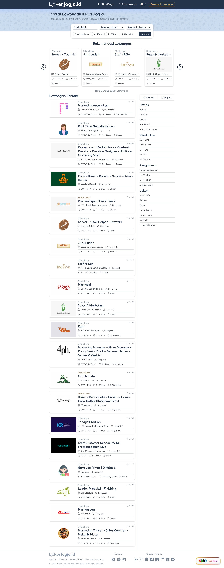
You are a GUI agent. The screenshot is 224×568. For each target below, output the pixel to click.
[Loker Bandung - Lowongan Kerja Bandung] (119, 560)
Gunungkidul (146, 215)
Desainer (144, 115)
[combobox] (112, 27)
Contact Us (63, 559)
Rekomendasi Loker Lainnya (110, 91)
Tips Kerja (107, 4)
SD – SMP (144, 140)
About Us (53, 559)
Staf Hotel (145, 125)
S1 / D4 (143, 155)
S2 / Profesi (145, 160)
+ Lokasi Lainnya (148, 225)
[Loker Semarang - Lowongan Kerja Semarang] (124, 560)
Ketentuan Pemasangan (94, 559)
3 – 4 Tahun (112, 34)
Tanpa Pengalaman (82, 34)
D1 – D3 (144, 150)
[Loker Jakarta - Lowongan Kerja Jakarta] (113, 560)
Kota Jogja (145, 195)
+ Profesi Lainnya (148, 130)
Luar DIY (144, 220)
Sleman (143, 200)
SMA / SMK (145, 145)
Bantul (143, 205)
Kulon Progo (146, 210)
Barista (143, 110)
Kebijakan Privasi (76, 559)
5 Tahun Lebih (127, 34)
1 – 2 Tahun (98, 34)
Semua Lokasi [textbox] (109, 27)
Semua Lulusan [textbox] (136, 27)
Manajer (144, 120)
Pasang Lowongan (162, 4)
